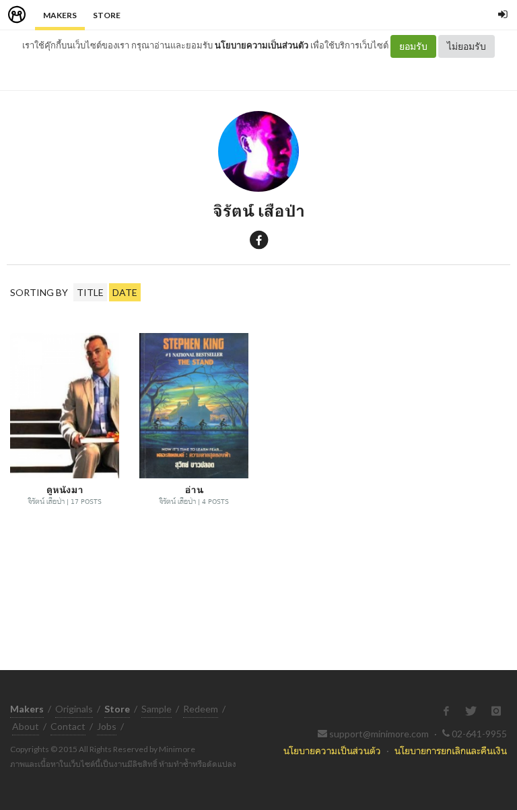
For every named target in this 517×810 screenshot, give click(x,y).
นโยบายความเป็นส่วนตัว (261, 45)
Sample (156, 708)
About (25, 726)
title (90, 292)
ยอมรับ (413, 46)
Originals (74, 708)
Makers (60, 15)
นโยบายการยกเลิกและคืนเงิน (450, 750)
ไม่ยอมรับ (466, 46)
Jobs (106, 726)
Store (106, 15)
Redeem (200, 708)
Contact (67, 726)
